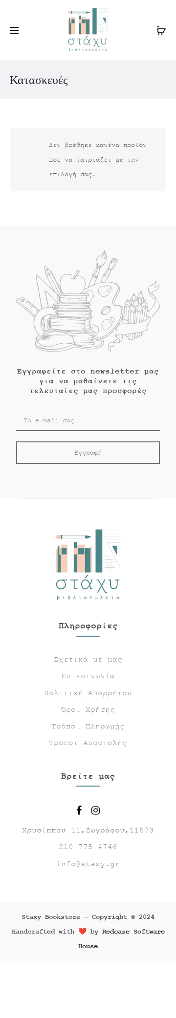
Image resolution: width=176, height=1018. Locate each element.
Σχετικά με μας (88, 659)
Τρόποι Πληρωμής (88, 726)
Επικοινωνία (88, 676)
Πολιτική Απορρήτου (88, 693)
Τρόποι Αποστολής (88, 743)
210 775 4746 (88, 847)
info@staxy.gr (88, 864)
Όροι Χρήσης (88, 710)
